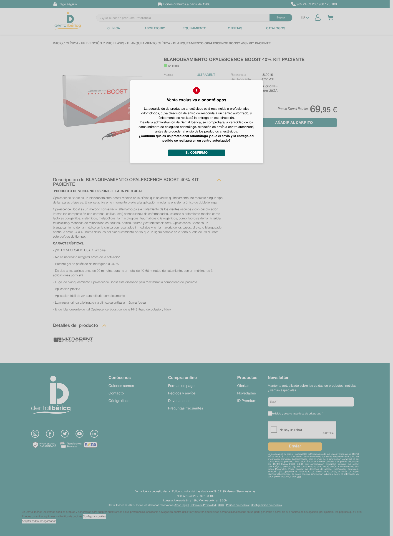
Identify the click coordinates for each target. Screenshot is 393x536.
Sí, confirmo (196, 152)
